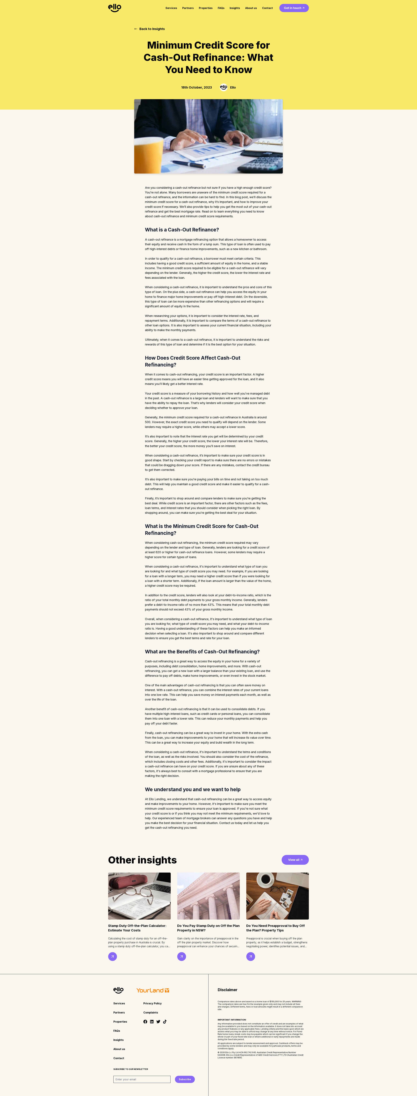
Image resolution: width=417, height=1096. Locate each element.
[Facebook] (145, 1022)
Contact (267, 8)
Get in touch (292, 8)
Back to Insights (152, 29)
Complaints (150, 1012)
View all (293, 859)
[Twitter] (158, 1022)
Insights (235, 8)
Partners (188, 8)
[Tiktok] (165, 1022)
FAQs (221, 8)
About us (251, 8)
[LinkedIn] (152, 1022)
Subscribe (185, 1079)
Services (171, 8)
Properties (206, 8)
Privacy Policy (152, 1003)
